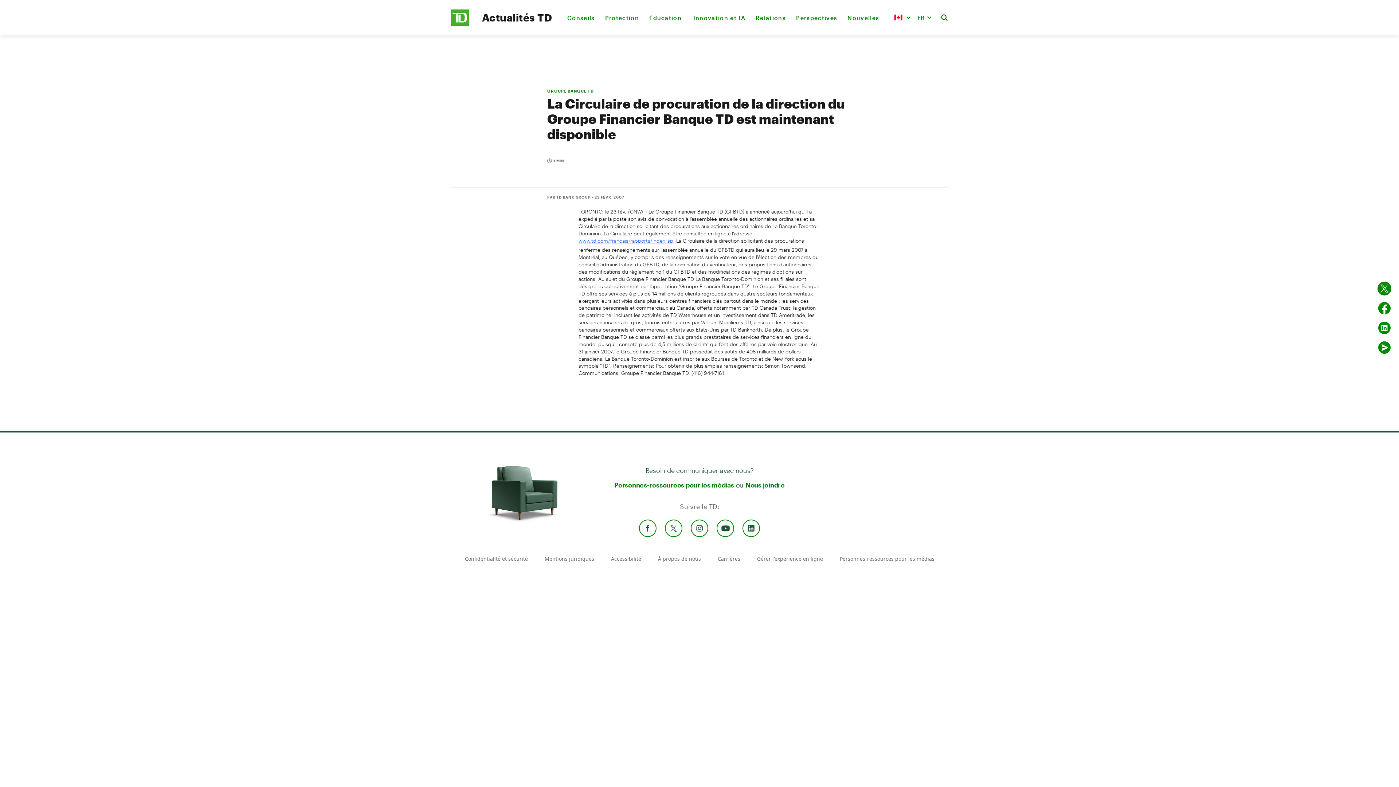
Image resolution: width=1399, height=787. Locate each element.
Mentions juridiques (569, 558)
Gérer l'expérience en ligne (790, 558)
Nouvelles (863, 17)
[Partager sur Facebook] (1384, 308)
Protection (622, 17)
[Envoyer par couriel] (1384, 347)
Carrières (729, 558)
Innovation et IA (719, 17)
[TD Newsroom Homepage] (460, 23)
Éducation (666, 17)
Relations (771, 17)
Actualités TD (517, 17)
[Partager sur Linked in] (1384, 328)
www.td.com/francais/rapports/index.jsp (626, 241)
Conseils (581, 17)
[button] (902, 17)
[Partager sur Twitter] (1384, 288)
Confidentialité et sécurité (496, 558)
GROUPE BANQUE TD (570, 91)
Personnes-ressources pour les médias (674, 485)
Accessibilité (626, 558)
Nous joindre (765, 485)
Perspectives (816, 17)
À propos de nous (679, 558)
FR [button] (921, 17)
